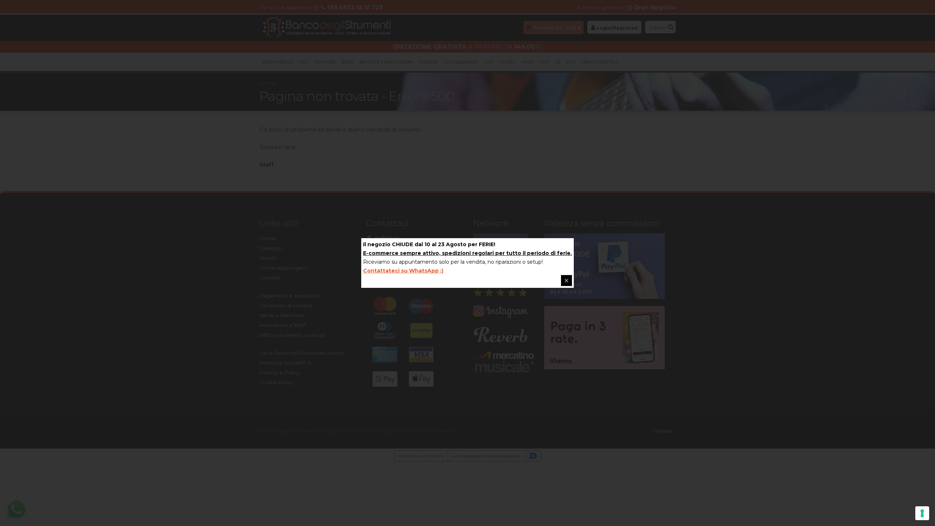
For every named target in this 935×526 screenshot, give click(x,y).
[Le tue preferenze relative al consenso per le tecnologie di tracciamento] (922, 513)
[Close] (566, 280)
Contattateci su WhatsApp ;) (403, 270)
